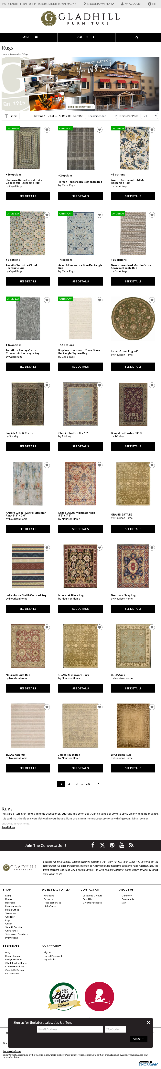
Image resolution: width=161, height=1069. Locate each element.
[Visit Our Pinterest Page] (112, 845)
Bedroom (10, 902)
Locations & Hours (92, 895)
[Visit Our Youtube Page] (122, 845)
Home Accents (13, 906)
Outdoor (10, 916)
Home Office (12, 909)
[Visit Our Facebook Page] (93, 845)
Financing (49, 895)
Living (8, 895)
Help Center (50, 906)
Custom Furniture (14, 966)
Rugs (7, 920)
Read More (8, 827)
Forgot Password (53, 955)
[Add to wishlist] (47, 130)
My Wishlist (50, 959)
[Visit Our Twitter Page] (102, 845)
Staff (124, 902)
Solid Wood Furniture (16, 934)
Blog (7, 952)
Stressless (10, 913)
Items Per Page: (129, 116)
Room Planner (12, 955)
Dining (8, 899)
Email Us (87, 899)
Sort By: (78, 116)
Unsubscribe (12, 973)
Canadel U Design (14, 970)
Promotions (11, 937)
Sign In (47, 952)
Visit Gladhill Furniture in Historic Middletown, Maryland (41, 4)
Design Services (13, 959)
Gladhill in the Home (16, 962)
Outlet (8, 923)
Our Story (127, 895)
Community (128, 899)
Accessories (15, 54)
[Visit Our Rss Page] (131, 845)
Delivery (48, 899)
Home (4, 54)
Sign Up (138, 1039)
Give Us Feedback (92, 902)
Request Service (52, 902)
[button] (148, 1022)
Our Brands (11, 930)
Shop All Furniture (14, 927)
